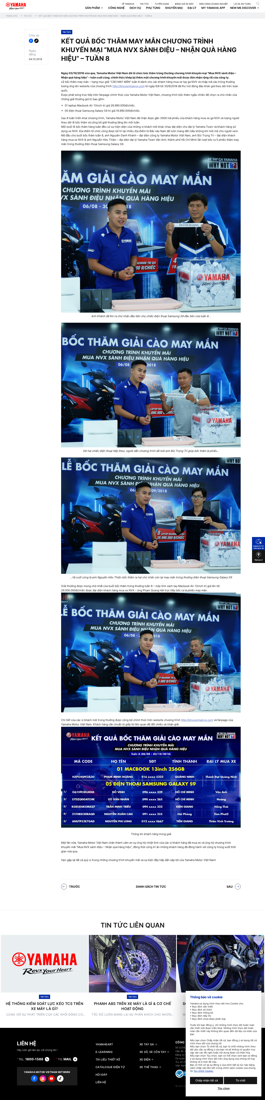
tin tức (144, 4)
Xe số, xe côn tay (153, 1052)
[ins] (43, 1078)
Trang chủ (11, 16)
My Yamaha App (213, 8)
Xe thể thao (149, 1067)
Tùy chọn (224, 1088)
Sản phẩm (92, 8)
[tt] (60, 1078)
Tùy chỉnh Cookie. (204, 1071)
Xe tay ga (147, 1044)
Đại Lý (192, 8)
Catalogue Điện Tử (110, 1067)
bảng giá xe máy (184, 4)
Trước (74, 886)
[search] (257, 3)
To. (65, 1059)
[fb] (34, 1078)
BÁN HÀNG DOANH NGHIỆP (213, 4)
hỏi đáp (101, 1074)
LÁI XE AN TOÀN (242, 4)
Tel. (31, 1059)
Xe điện (145, 1059)
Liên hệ (101, 1082)
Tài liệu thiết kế (108, 1059)
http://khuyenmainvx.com (128, 86)
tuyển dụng (162, 4)
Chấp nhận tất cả (206, 1080)
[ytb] (51, 1078)
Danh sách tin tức (151, 886)
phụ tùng (153, 8)
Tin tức (28, 16)
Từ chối (240, 1080)
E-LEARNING (104, 1052)
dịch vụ (135, 8)
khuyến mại (174, 8)
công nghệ (116, 8)
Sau (230, 886)
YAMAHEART (104, 1044)
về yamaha (128, 4)
